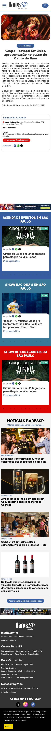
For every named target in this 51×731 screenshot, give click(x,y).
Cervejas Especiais (8, 671)
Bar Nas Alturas (7, 678)
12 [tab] (44, 274)
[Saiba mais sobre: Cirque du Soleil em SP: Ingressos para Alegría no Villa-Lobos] (25, 238)
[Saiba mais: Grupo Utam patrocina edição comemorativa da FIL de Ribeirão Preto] (25, 536)
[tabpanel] (25, 249)
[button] (27, 720)
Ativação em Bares (8, 692)
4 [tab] (14, 274)
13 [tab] (48, 274)
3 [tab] (10, 274)
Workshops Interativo (26, 671)
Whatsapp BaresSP (8, 640)
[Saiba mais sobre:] (25, 305)
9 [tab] (33, 274)
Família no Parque (31, 688)
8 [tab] (29, 274)
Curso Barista (36, 651)
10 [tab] (36, 274)
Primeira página (7, 651)
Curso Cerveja (6, 654)
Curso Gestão (33, 654)
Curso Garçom (20, 654)
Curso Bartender (22, 651)
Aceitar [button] (8, 727)
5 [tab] (18, 274)
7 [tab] (25, 274)
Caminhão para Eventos (25, 678)
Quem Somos (6, 637)
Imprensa (30, 637)
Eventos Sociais (7, 665)
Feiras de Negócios (8, 668)
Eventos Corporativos (24, 665)
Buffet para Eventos (9, 675)
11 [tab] (40, 274)
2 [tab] (7, 274)
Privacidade (19, 637)
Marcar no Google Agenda (17, 140)
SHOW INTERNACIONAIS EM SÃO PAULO (25, 354)
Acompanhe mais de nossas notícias (25, 601)
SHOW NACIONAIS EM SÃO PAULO (25, 286)
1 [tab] (3, 274)
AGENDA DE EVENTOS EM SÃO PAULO (25, 219)
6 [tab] (22, 274)
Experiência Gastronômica (11, 688)
